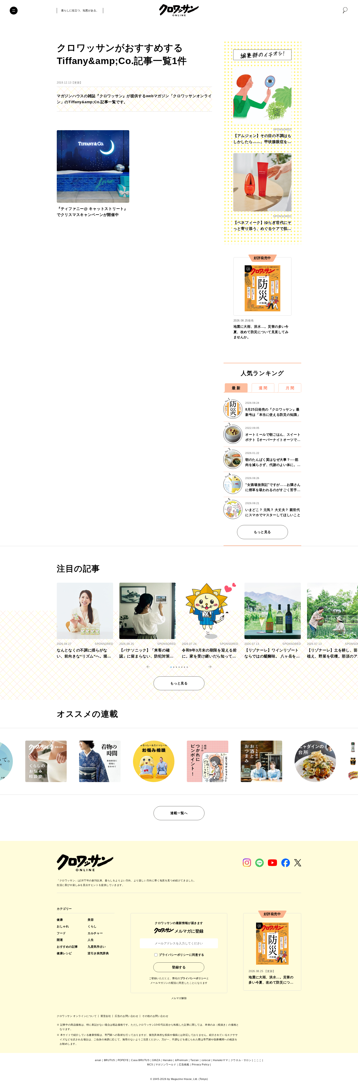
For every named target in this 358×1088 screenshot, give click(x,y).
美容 (91, 919)
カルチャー (95, 933)
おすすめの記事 (67, 946)
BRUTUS (109, 1060)
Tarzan (194, 1060)
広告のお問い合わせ (127, 1016)
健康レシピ (64, 953)
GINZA (156, 1060)
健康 (60, 919)
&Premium (181, 1060)
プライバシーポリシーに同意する (181, 954)
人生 (91, 939)
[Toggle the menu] (14, 11)
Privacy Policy (200, 1064)
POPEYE (123, 1060)
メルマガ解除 (179, 998)
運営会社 (106, 1016)
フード (61, 933)
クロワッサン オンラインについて (77, 1016)
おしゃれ (63, 926)
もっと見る (262, 532)
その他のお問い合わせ (155, 1016)
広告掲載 (184, 1064)
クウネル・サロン (241, 1060)
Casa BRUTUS (140, 1060)
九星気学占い (97, 946)
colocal (206, 1060)
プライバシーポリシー (193, 978)
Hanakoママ (220, 1060)
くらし (92, 926)
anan (98, 1060)
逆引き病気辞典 (98, 953)
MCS (150, 1064)
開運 (60, 939)
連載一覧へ (178, 813)
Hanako (168, 1060)
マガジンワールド (165, 1064)
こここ (257, 1060)
